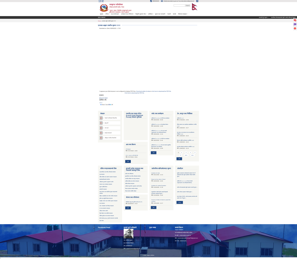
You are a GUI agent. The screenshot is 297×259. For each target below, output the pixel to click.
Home (99, 21)
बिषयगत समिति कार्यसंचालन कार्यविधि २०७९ (185, 140)
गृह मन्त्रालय (102, 174)
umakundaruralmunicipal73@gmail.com (188, 238)
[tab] (110, 118)
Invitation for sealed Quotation (158, 185)
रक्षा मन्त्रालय (102, 203)
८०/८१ (100, 102)
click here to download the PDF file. (161, 91)
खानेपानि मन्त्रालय (103, 189)
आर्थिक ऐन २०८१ (180, 118)
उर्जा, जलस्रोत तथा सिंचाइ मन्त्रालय (107, 205)
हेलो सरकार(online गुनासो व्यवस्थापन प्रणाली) (109, 218)
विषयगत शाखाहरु (182, 14)
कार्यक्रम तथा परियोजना (127, 14)
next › (186, 155)
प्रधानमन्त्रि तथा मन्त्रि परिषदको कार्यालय (108, 171)
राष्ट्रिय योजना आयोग (104, 210)
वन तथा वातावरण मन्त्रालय (105, 208)
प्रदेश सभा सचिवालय (129, 173)
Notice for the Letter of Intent (158, 179)
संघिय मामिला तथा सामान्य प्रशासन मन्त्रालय (108, 176)
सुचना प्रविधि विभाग (103, 186)
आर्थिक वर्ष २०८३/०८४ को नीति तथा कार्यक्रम (160, 118)
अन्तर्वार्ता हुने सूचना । (255, 17)
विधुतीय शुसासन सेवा (141, 14)
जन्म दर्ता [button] (106, 128)
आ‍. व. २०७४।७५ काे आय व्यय (132, 155)
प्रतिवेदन (150, 14)
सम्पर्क (174, 14)
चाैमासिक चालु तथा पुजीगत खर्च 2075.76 (134, 201)
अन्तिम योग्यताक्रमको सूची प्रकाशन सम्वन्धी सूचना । (187, 187)
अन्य (128, 161)
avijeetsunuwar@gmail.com (133, 248)
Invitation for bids (155, 173)
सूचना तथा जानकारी (160, 14)
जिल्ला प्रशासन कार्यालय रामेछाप (131, 188)
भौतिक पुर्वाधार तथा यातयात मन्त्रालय (107, 215)
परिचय (107, 14)
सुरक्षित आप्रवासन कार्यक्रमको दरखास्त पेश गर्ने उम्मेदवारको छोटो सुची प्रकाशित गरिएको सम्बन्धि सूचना (186, 174)
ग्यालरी (169, 14)
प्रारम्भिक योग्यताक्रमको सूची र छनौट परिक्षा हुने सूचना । (275, 17)
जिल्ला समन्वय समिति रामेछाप (130, 191)
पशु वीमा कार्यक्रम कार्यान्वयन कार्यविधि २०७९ (185, 146)
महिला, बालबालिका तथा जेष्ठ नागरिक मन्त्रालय (108, 195)
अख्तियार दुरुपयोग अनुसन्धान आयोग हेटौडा (133, 186)
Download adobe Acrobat (143, 91)
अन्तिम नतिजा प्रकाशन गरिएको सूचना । (185, 191)
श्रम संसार (102, 220)
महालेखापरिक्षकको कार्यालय (105, 179)
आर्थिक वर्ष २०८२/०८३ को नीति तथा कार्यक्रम (160, 138)
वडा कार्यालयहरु (115, 14)
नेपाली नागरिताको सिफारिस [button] (111, 118)
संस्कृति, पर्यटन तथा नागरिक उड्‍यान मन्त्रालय (108, 200)
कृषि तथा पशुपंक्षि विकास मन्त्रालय (106, 198)
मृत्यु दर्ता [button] (106, 123)
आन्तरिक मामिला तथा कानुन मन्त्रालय (132, 178)
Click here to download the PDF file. (134, 93)
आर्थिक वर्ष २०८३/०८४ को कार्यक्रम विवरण (159, 124)
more (179, 202)
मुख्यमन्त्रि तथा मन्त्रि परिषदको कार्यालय (133, 176)
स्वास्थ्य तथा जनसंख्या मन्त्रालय (106, 184)
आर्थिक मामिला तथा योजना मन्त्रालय (132, 181)
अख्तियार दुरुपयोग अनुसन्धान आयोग (106, 181)
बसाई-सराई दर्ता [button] (108, 133)
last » (192, 155)
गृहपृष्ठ (101, 14)
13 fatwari (128, 149)
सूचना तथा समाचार (103, 98)
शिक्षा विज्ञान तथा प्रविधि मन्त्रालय (106, 213)
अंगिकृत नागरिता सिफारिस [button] (110, 137)
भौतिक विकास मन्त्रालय (129, 183)
